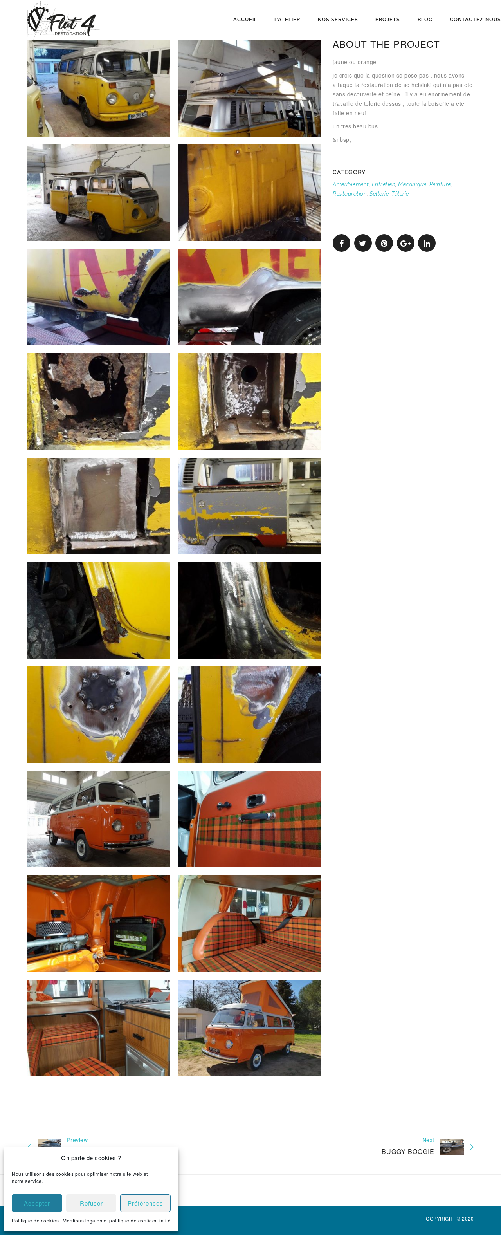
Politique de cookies (35, 1220)
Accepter (37, 1203)
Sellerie (379, 194)
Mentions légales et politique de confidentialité (117, 1220)
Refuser (91, 1203)
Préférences (145, 1203)
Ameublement (351, 184)
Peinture (440, 184)
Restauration (350, 194)
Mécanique (412, 184)
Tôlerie (400, 194)
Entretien (384, 184)
